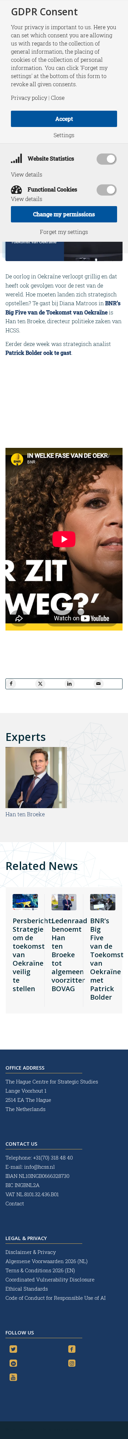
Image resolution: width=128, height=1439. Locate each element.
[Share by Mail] (99, 684)
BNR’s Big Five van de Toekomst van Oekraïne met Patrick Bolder (107, 959)
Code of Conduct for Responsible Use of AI (55, 1297)
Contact (14, 1203)
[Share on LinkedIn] (70, 684)
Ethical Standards (26, 1288)
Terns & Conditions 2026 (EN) (40, 1270)
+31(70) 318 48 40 (53, 1157)
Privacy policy (29, 98)
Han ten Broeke (25, 814)
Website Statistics (50, 158)
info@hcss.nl (39, 1166)
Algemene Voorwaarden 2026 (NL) (47, 1261)
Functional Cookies (51, 189)
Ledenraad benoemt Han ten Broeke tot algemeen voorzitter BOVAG (69, 954)
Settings (64, 135)
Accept (64, 118)
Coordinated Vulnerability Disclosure (50, 1279)
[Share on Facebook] (11, 684)
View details (26, 174)
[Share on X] (40, 684)
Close (58, 98)
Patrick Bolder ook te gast (38, 352)
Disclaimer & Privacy (30, 1252)
